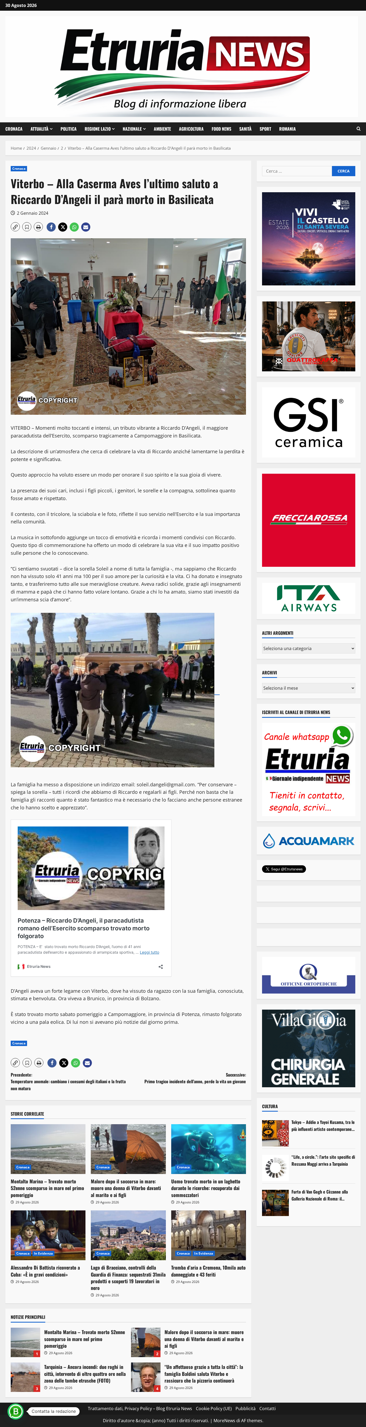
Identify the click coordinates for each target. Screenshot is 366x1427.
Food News (221, 129)
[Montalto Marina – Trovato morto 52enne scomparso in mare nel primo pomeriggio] (48, 1149)
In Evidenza (43, 1253)
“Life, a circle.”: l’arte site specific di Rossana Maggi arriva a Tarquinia (323, 1160)
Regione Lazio (98, 129)
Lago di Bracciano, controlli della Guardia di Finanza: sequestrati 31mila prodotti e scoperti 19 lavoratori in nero (128, 1277)
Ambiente (162, 129)
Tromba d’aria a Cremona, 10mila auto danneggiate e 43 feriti (208, 1271)
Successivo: (195, 1078)
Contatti (267, 1408)
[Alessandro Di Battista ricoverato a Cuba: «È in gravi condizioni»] (48, 1235)
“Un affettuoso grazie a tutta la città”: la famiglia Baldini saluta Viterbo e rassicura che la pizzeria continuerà (145, 1377)
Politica (69, 129)
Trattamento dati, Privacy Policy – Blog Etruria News (140, 1408)
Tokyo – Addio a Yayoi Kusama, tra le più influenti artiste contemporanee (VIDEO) (323, 1125)
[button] (359, 129)
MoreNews (224, 1421)
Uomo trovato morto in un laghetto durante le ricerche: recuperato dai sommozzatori (205, 1188)
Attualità (39, 129)
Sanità (245, 129)
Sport (265, 129)
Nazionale (132, 129)
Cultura (270, 1106)
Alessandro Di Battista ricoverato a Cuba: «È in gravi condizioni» (45, 1271)
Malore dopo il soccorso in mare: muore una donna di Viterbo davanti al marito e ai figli (126, 1188)
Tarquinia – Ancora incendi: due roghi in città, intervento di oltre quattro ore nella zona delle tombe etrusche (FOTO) (25, 1377)
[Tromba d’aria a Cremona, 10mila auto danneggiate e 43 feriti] (208, 1235)
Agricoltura (191, 129)
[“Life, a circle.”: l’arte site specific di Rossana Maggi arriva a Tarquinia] (275, 1168)
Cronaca (14, 129)
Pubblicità (246, 1408)
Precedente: (68, 1081)
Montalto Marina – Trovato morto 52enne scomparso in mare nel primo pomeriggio (47, 1188)
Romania (287, 129)
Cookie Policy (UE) (214, 1408)
